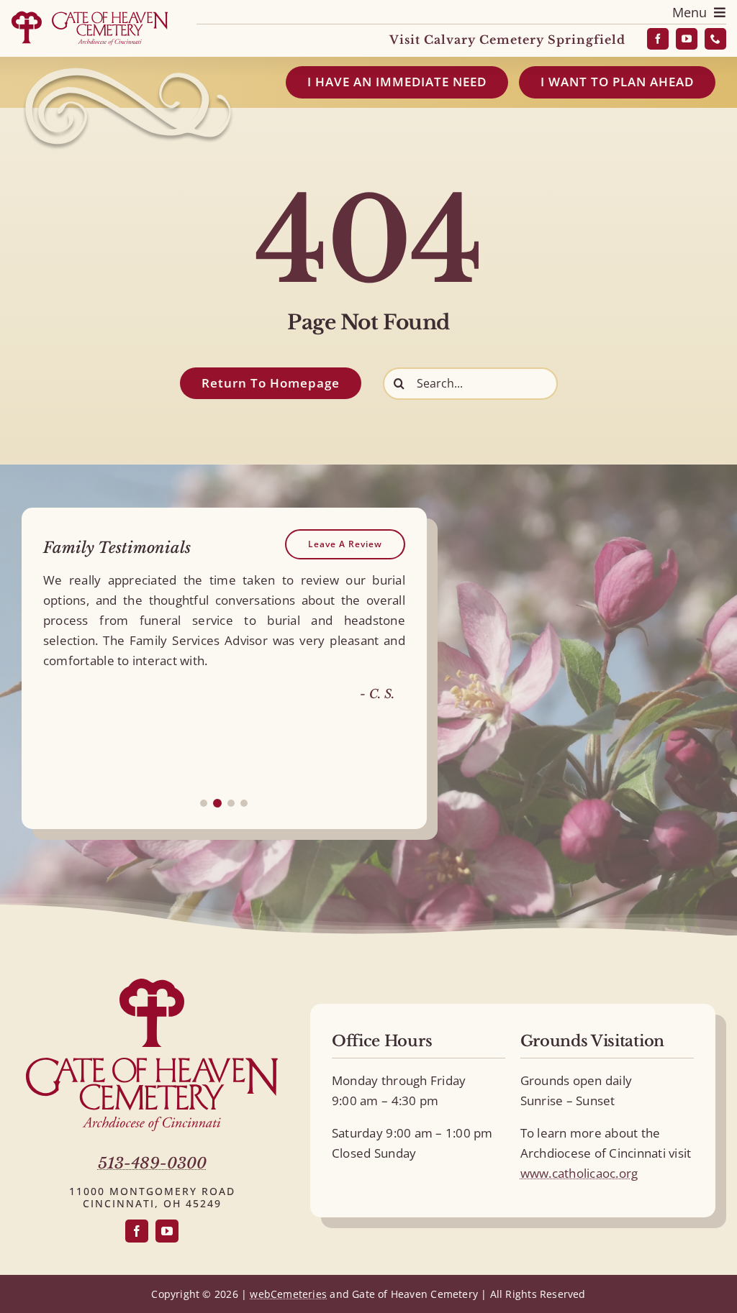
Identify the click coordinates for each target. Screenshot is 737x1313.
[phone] (715, 39)
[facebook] (658, 39)
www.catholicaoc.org (579, 1173)
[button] (203, 803)
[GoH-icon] (151, 984)
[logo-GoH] (89, 13)
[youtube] (686, 39)
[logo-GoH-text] (152, 1064)
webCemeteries (288, 1294)
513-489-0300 (152, 1163)
